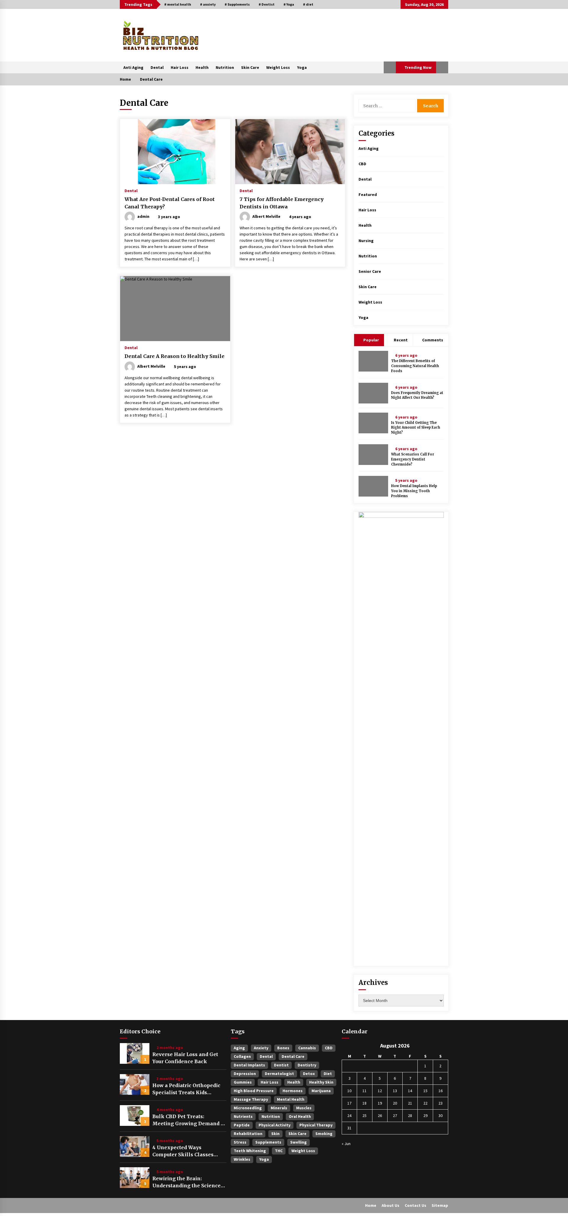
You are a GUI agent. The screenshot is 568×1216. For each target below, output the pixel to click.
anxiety (261, 1047)
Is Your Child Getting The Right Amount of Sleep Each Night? (415, 428)
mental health (290, 1099)
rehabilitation (248, 1133)
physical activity (275, 1125)
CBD (362, 163)
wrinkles (242, 1159)
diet (328, 1073)
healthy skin (321, 1082)
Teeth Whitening (250, 1150)
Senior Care (370, 271)
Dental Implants (249, 1065)
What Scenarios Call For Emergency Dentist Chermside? (412, 459)
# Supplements (237, 4)
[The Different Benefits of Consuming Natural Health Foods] (373, 361)
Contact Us (415, 1205)
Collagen (242, 1056)
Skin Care (250, 67)
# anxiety (208, 4)
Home (370, 1205)
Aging (239, 1047)
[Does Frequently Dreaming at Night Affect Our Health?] (373, 393)
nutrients (243, 1116)
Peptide (242, 1125)
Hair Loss (179, 67)
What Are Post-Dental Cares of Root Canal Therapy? (170, 203)
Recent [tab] (401, 340)
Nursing (366, 240)
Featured (368, 194)
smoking (324, 1133)
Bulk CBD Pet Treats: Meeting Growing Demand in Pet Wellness (189, 1120)
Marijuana (321, 1090)
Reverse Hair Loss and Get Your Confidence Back (185, 1057)
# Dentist (267, 4)
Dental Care (293, 1056)
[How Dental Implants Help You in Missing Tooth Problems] (373, 486)
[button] (390, 67)
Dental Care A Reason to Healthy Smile (175, 356)
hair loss (269, 1082)
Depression (245, 1073)
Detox (309, 1073)
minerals (279, 1107)
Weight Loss (278, 67)
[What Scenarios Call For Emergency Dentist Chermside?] (373, 454)
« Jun (346, 1143)
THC (279, 1150)
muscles (304, 1107)
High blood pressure (254, 1090)
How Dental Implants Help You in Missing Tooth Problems (414, 491)
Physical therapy (316, 1125)
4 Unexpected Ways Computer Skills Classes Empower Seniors (183, 1151)
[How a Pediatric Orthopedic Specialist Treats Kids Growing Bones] (134, 1084)
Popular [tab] (370, 340)
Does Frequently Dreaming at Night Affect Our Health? (417, 395)
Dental (157, 67)
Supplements (268, 1142)
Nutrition (225, 67)
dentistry (307, 1065)
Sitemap (440, 1205)
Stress (240, 1142)
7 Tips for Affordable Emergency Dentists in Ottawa (282, 203)
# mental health (177, 4)
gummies (243, 1082)
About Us (390, 1205)
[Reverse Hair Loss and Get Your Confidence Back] (134, 1053)
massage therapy (251, 1099)
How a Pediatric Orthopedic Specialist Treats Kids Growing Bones (186, 1089)
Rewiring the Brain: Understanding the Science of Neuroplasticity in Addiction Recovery (186, 1182)
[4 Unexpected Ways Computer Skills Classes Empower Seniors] (134, 1146)
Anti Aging (133, 67)
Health (202, 67)
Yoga (302, 67)
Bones (283, 1047)
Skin (275, 1133)
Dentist (281, 1065)
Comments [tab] (432, 340)
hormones (293, 1090)
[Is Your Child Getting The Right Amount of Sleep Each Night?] (373, 423)
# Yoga (288, 4)
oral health (300, 1116)
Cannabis (307, 1047)
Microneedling (248, 1107)
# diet (308, 4)
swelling (298, 1142)
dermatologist (279, 1073)
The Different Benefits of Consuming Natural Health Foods (415, 366)
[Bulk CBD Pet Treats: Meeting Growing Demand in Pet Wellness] (134, 1115)
